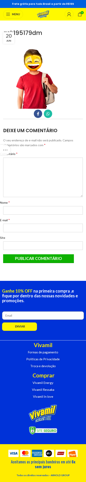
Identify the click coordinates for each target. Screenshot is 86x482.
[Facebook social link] (38, 114)
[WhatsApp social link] (48, 114)
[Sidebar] (5, 150)
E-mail (6, 220)
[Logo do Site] (43, 14)
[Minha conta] (69, 14)
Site (4, 237)
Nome (6, 202)
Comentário (10, 154)
